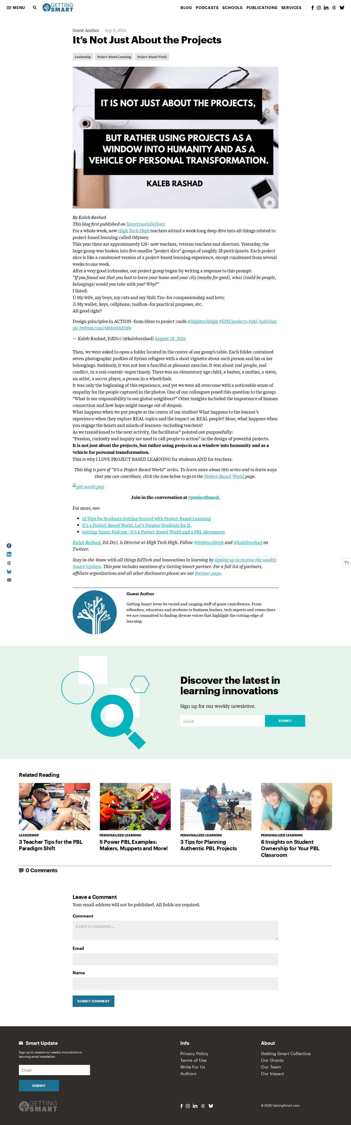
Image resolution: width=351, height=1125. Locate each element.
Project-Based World (152, 56)
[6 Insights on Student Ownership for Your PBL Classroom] (296, 806)
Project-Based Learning (114, 56)
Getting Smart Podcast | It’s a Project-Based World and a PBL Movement (153, 532)
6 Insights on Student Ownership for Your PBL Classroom (290, 848)
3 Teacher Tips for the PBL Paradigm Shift (51, 845)
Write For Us (192, 1066)
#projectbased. (204, 497)
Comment (83, 915)
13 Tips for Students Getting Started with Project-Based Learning (146, 518)
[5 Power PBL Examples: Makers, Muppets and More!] (135, 806)
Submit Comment (93, 1001)
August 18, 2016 (170, 338)
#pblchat (268, 321)
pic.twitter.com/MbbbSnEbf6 (102, 328)
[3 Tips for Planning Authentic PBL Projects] (215, 806)
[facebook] (312, 7)
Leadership (83, 56)
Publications (261, 7)
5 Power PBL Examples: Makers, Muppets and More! (134, 845)
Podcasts (207, 7)
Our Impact (272, 1073)
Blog (186, 7)
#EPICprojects (233, 321)
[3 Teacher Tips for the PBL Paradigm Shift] (54, 806)
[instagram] (319, 8)
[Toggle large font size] (346, 562)
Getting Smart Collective (286, 1053)
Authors (188, 1073)
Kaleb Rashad (86, 542)
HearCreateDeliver (145, 224)
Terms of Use (193, 1060)
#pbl (253, 321)
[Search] (35, 8)
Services (291, 7)
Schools (232, 7)
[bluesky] (342, 7)
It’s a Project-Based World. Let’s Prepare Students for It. (136, 525)
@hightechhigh (202, 321)
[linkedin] (326, 7)
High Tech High (133, 230)
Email (78, 948)
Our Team (271, 1066)
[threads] (334, 7)
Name (79, 972)
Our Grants (272, 1060)
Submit (285, 721)
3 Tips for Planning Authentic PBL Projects (208, 845)
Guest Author (86, 30)
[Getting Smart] (58, 7)
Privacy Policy (194, 1053)
